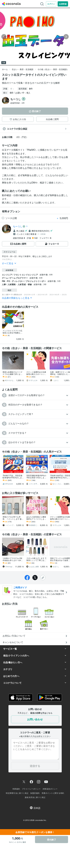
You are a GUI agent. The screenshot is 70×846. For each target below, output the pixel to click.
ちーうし (17, 226)
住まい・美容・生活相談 (22, 69)
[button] (35, 395)
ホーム (5, 69)
